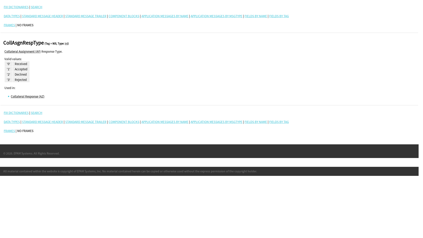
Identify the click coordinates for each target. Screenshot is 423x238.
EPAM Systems (23, 153)
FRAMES (9, 25)
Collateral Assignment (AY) (22, 51)
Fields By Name (256, 16)
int (66, 43)
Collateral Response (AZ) (28, 96)
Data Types (12, 16)
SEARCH (36, 7)
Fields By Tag (279, 16)
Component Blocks (124, 16)
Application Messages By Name (164, 16)
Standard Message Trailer (85, 16)
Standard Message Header (42, 16)
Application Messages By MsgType (216, 16)
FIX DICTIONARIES (16, 7)
